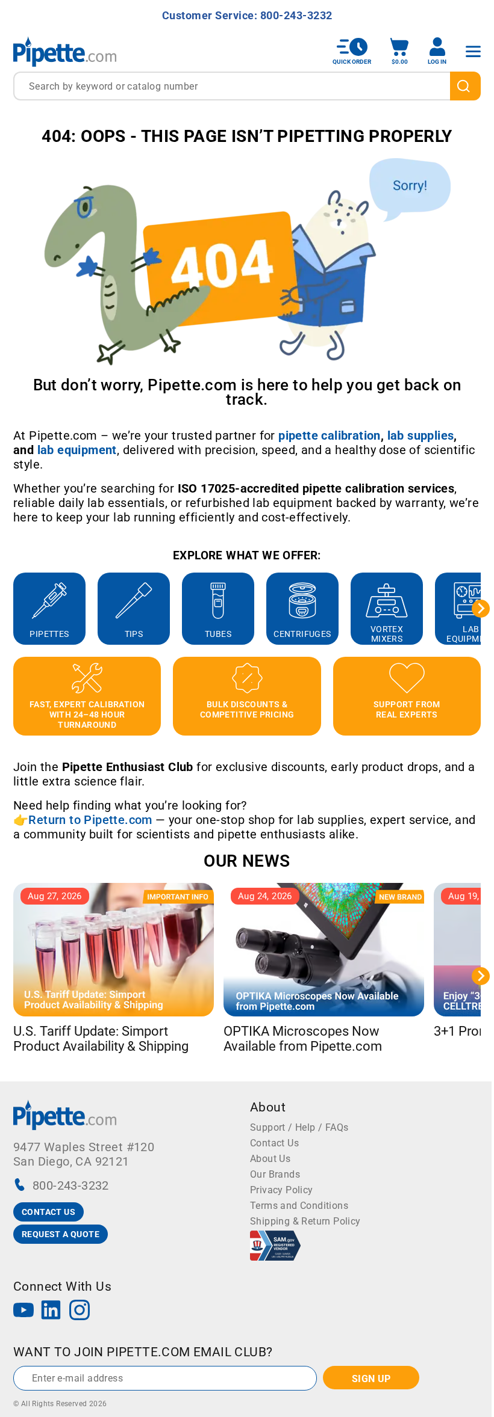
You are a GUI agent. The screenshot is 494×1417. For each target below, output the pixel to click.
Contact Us (274, 1143)
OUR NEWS (247, 861)
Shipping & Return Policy (305, 1221)
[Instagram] (79, 1311)
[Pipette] (64, 51)
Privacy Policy (281, 1190)
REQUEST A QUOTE (60, 1234)
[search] (465, 86)
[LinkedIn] (51, 1311)
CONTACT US (48, 1212)
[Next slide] (481, 609)
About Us (270, 1158)
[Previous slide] (13, 609)
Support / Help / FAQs (299, 1127)
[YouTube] (23, 1311)
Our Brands (275, 1174)
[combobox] (247, 86)
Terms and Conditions (299, 1205)
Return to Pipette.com (90, 820)
